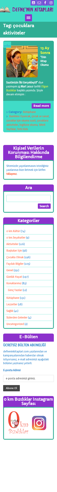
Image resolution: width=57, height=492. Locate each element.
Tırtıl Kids (22, 129)
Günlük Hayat (14, 276)
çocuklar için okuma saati (21, 120)
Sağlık (9, 310)
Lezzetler (11, 304)
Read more (41, 106)
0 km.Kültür (13, 231)
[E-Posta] (39, 3)
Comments (7, 45)
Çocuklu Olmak (15, 257)
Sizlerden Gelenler (16, 317)
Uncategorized (15, 324)
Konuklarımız (13, 283)
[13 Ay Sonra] (22, 61)
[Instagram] (51, 3)
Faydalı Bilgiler (15, 263)
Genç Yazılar (15, 290)
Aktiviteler (12, 244)
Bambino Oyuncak (19, 116)
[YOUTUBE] (33, 3)
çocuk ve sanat (40, 116)
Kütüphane (29, 112)
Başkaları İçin (14, 250)
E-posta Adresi (12, 370)
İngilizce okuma (28, 124)
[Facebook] (45, 3)
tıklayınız (11, 173)
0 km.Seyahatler (15, 237)
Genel (9, 270)
